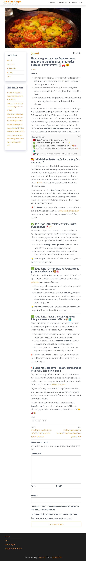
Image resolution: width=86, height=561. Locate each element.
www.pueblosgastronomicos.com (69, 210)
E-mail (59, 486)
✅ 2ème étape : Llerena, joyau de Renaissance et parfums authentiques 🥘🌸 (54, 145)
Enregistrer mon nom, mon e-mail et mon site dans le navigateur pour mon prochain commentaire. (55, 508)
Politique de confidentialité (13, 548)
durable (39, 182)
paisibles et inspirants (58, 384)
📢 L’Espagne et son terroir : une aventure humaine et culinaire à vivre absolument (55, 154)
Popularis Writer (57, 557)
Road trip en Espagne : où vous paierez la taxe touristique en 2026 (15, 95)
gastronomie (35, 282)
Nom (33, 486)
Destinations (73, 2)
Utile (81, 2)
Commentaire (36, 453)
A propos (7, 536)
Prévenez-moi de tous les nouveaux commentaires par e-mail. (55, 514)
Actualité (35, 53)
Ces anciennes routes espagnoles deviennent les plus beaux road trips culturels (15, 117)
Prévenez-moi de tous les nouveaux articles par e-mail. (52, 518)
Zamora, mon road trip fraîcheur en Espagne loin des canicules (15, 106)
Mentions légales (10, 544)
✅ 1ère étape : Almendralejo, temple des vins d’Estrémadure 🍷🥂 (51, 143)
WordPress (42, 557)
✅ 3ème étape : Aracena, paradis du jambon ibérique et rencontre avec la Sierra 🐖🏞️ (55, 149)
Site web (34, 495)
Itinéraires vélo (62, 2)
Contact (7, 540)
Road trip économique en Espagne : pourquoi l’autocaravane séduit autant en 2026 (15, 127)
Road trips (52, 2)
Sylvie (34, 69)
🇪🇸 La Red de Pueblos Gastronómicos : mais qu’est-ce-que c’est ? (50, 140)
